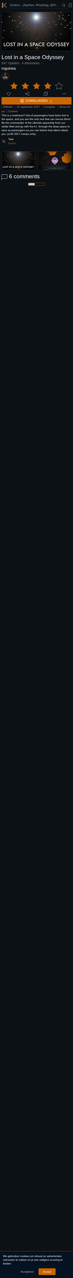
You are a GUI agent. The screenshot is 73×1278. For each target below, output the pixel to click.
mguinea (8, 68)
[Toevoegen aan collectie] (46, 94)
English (12, 143)
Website (8, 106)
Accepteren (27, 1271)
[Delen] (27, 94)
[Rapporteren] (64, 94)
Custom (13, 111)
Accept (47, 1271)
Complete (49, 106)
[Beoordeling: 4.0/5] (36, 86)
